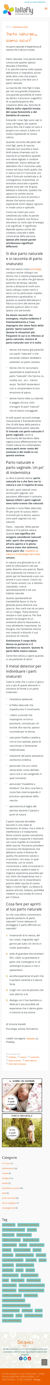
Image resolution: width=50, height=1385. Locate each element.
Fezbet (5, 1183)
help (4, 1193)
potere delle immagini (12, 1295)
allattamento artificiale (28, 1225)
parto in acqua (15, 1061)
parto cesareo (17, 1280)
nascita (23, 1057)
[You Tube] (29, 1358)
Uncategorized (8, 1208)
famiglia (5, 1178)
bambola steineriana (11, 1240)
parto (5, 1280)
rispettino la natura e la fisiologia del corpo (23, 552)
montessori (8, 1270)
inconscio (41, 1255)
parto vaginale (9, 1290)
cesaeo (5, 1173)
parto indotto (31, 1061)
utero (19, 1316)
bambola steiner (24, 1235)
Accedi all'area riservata (35, 2)
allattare (32, 1230)
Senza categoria (9, 1203)
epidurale (12, 1057)
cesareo (23, 1245)
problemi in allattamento (13, 1300)
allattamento (7, 1168)
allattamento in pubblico (13, 1230)
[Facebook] (21, 1358)
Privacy (37, 1379)
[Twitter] (25, 1358)
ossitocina (34, 1057)
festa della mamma (22, 1250)
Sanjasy (30, 1038)
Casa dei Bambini (9, 1245)
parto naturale (9, 1285)
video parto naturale (17, 1064)
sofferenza (27, 1311)
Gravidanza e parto (20, 27)
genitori (37, 1250)
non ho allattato (10, 1275)
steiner (38, 1311)
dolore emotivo (36, 1245)
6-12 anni (6, 1163)
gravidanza (7, 1255)
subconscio (8, 1316)
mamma (42, 1260)
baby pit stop (8, 1235)
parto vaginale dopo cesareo (31, 1290)
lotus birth (31, 1260)
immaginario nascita (24, 1255)
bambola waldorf (31, 1240)
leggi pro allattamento (12, 1260)
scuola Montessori (11, 1311)
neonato (30, 1270)
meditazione (8, 1265)
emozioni (6, 1250)
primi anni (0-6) (9, 1198)
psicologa (35, 269)
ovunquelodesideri (29, 1275)
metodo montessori (25, 1265)
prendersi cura (31, 1295)
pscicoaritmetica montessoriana (16, 1306)
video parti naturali (33, 1316)
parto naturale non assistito (32, 1285)
